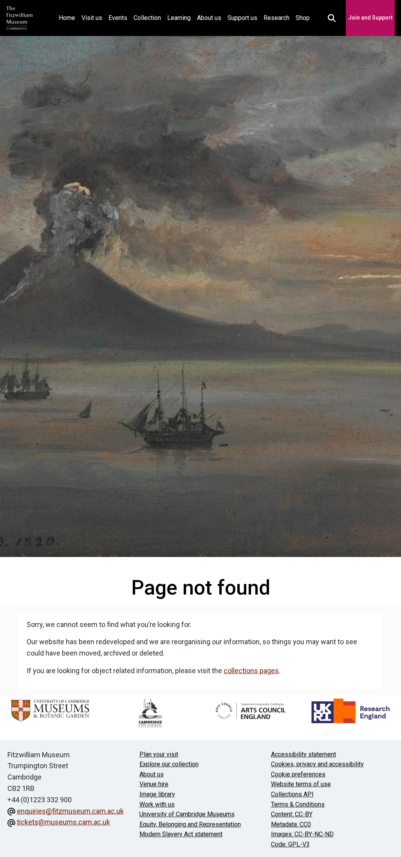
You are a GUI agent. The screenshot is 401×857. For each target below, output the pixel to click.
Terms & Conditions (298, 804)
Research (276, 18)
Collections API (292, 794)
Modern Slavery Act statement (180, 834)
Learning (179, 18)
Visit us (91, 18)
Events (117, 18)
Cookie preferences (298, 774)
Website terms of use (301, 784)
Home (68, 18)
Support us (242, 18)
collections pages (251, 671)
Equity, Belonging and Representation (190, 824)
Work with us (157, 804)
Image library (157, 794)
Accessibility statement (303, 754)
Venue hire (153, 784)
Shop (303, 18)
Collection (147, 18)
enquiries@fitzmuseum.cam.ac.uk (70, 811)
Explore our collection (169, 764)
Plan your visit (158, 754)
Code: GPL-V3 (290, 844)
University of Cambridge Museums (187, 814)
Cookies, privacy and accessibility (317, 764)
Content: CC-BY (291, 814)
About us (209, 18)
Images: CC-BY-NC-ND (302, 834)
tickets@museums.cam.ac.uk (63, 822)
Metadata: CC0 (291, 824)
